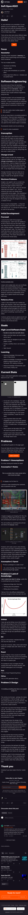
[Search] (25, 853)
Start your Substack (10, 908)
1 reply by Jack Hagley (10, 840)
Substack (7, 912)
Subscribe (20, 2)
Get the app (20, 908)
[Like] (2, 872)
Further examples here (7, 282)
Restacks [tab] (10, 813)
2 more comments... (5, 846)
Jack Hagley (7, 11)
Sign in (25, 2)
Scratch (6, 481)
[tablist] (7, 813)
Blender (12, 524)
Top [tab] (2, 853)
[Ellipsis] (26, 825)
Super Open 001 (5, 875)
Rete (2, 670)
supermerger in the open (7, 877)
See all (4, 884)
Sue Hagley (6, 825)
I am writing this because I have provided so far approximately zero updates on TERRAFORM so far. (9, 859)
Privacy (12, 905)
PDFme (3, 676)
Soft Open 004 (5, 867)
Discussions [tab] (11, 853)
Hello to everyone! (5, 868)
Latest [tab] (6, 853)
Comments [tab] (4, 813)
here (2, 107)
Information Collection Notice (15, 791)
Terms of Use (20, 790)
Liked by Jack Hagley (9, 827)
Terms (16, 905)
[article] (14, 860)
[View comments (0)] (8, 863)
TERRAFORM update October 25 (10, 857)
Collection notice (22, 905)
